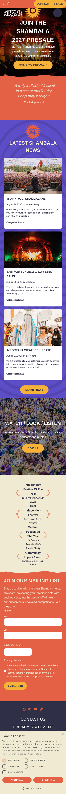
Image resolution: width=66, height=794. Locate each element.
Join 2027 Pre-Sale (50, 3)
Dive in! (33, 448)
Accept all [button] (17, 780)
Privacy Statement (33, 727)
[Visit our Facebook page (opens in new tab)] (24, 709)
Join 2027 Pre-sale (33, 65)
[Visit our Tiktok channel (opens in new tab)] (41, 709)
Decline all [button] (48, 780)
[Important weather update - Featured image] (33, 327)
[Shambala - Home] (13, 13)
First (6, 616)
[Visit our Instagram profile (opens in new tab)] (29, 709)
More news (34, 389)
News (21, 222)
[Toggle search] (3, 3)
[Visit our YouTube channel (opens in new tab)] (35, 709)
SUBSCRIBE (15, 685)
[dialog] (33, 762)
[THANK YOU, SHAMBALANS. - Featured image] (33, 176)
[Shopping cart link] (8, 3)
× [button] (62, 734)
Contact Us (33, 719)
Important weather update (28, 350)
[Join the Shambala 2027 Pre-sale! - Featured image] (33, 249)
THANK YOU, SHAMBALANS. (26, 198)
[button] (33, 788)
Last (6, 629)
